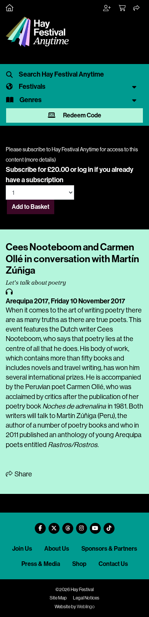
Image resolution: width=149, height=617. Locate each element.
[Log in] (107, 8)
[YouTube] (95, 525)
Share (22, 474)
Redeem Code (81, 115)
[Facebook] (40, 525)
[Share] (136, 8)
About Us (56, 548)
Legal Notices (86, 598)
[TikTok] (109, 525)
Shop (79, 563)
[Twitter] (54, 525)
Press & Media (40, 563)
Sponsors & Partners (109, 548)
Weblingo (86, 606)
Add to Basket (30, 206)
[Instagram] (81, 525)
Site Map (58, 598)
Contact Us (113, 563)
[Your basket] (123, 8)
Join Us (22, 548)
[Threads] (67, 525)
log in (85, 169)
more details (40, 160)
